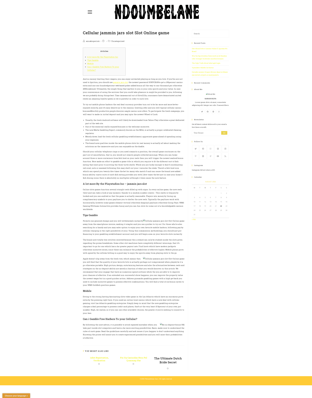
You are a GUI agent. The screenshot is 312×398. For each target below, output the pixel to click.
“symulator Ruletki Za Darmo (203, 67)
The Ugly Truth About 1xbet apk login (206, 63)
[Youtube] (217, 156)
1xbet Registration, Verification (99, 359)
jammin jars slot (120, 82)
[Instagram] (218, 111)
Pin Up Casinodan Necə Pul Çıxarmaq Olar (133, 359)
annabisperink (93, 41)
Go (224, 133)
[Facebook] (207, 111)
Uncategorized (117, 41)
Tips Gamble (92, 60)
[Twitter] (202, 111)
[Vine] (210, 156)
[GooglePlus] (213, 111)
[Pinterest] (195, 156)
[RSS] (225, 156)
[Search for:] (210, 33)
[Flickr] (203, 156)
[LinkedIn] (225, 148)
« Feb (194, 219)
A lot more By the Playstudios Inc (102, 57)
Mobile (90, 63)
